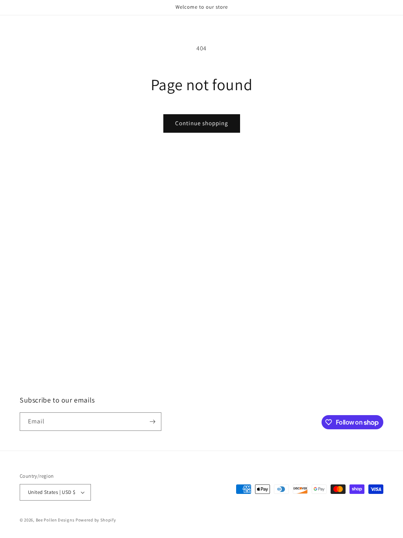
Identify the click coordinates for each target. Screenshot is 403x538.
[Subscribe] (152, 421)
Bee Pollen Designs (55, 520)
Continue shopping (201, 123)
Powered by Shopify (96, 520)
